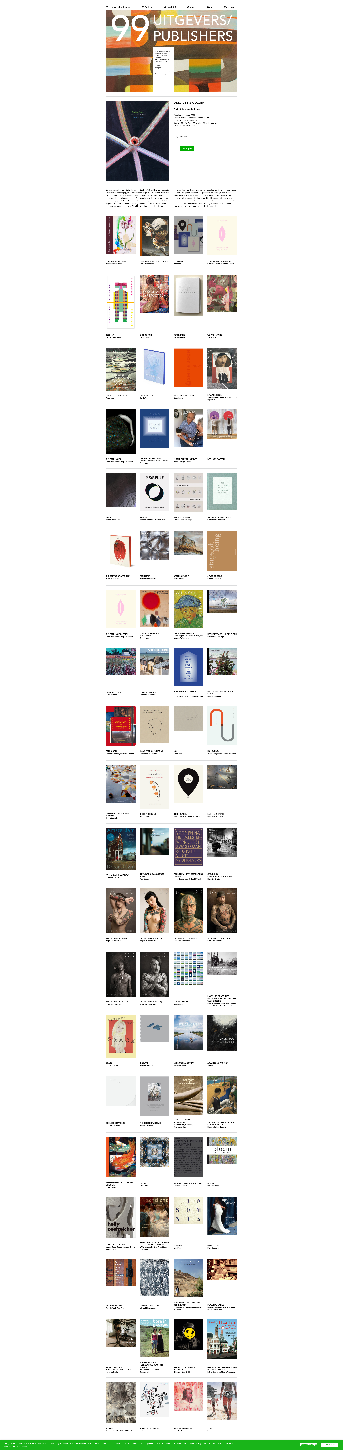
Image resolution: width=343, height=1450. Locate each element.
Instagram (158, 68)
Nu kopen (187, 148)
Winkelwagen (230, 7)
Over (209, 7)
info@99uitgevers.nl (162, 59)
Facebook (158, 66)
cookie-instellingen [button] (309, 1445)
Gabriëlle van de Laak (135, 190)
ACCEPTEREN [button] (330, 1445)
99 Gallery (147, 7)
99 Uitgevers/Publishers (118, 7)
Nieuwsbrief (170, 7)
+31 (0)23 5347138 (162, 61)
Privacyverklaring (160, 74)
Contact (191, 7)
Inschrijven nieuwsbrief (162, 72)
